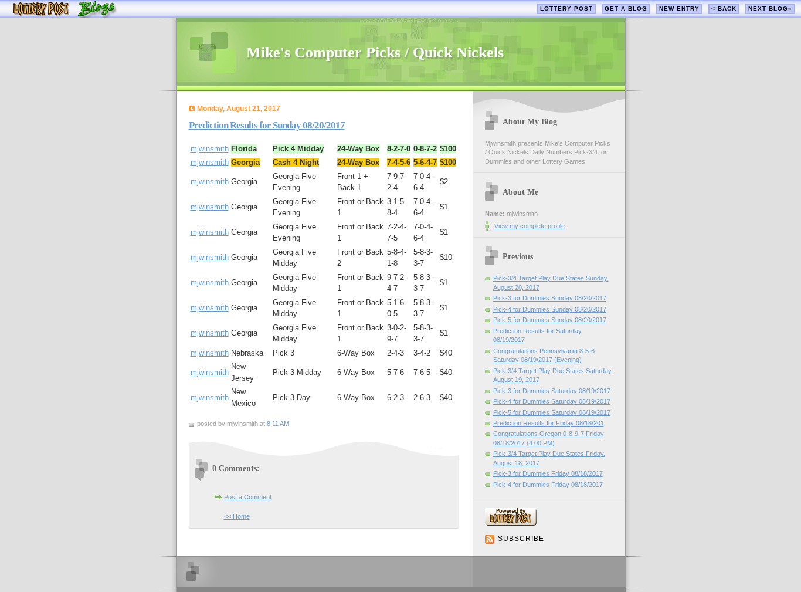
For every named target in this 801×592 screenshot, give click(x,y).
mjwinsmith (210, 148)
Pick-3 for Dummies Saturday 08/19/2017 (551, 390)
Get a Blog (626, 8)
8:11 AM (278, 423)
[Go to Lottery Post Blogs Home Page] (65, 15)
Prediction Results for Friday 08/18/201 (548, 423)
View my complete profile (529, 225)
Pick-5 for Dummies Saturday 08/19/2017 (551, 412)
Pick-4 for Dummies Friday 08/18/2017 (548, 484)
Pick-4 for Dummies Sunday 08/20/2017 (549, 309)
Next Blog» (770, 8)
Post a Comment (247, 496)
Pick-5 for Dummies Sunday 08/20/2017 (549, 319)
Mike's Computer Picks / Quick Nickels (375, 52)
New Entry (679, 8)
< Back (723, 8)
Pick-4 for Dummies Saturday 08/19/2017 (551, 401)
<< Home (237, 516)
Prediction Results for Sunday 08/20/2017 (267, 125)
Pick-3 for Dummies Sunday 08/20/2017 (549, 298)
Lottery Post (566, 8)
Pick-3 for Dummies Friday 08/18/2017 (548, 473)
